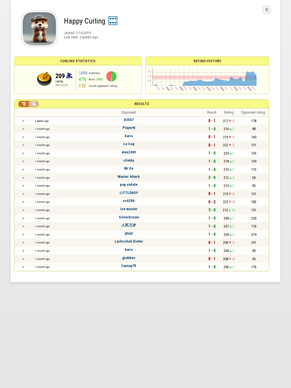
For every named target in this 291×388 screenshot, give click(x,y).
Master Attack (129, 176)
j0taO (129, 233)
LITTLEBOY (129, 193)
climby (128, 160)
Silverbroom (129, 217)
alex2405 (129, 152)
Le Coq (128, 144)
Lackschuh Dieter (129, 241)
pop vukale (129, 184)
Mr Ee (128, 168)
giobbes (128, 258)
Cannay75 (128, 266)
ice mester (129, 209)
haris (129, 136)
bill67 (129, 120)
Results (141, 104)
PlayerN (128, 128)
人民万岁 (128, 225)
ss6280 (129, 201)
